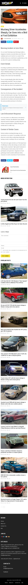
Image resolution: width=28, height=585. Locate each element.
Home (2, 521)
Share (4, 41)
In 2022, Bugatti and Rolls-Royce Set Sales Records (14, 224)
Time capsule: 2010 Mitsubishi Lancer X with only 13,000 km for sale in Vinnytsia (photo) (14, 354)
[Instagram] (5, 536)
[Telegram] (6, 536)
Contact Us (3, 526)
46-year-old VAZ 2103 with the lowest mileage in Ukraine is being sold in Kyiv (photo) (13, 306)
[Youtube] (2, 536)
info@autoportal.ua (5, 555)
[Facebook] (1, 536)
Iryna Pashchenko (7, 38)
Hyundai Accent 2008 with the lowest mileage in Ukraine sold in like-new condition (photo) (13, 403)
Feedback (5, 572)
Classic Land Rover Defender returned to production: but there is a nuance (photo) (11, 451)
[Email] (9, 536)
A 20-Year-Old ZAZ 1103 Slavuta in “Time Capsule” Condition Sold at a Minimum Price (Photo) (14, 281)
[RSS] (7, 536)
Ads (2, 528)
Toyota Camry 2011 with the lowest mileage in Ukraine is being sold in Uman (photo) (13, 378)
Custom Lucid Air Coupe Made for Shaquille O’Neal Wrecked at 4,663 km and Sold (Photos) (13, 427)
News (2, 26)
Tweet (10, 41)
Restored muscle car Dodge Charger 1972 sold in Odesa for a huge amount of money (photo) (14, 500)
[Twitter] (3, 536)
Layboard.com (16, 558)
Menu (25, 3)
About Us (3, 523)
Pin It (17, 41)
